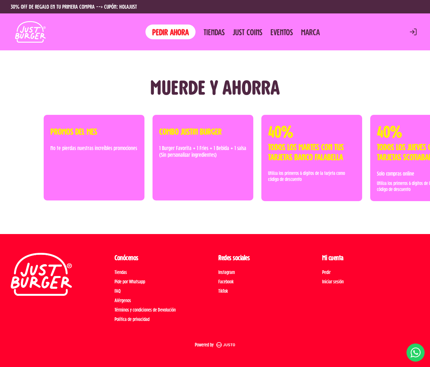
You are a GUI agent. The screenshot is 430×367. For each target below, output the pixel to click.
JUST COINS (247, 32)
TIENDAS (214, 32)
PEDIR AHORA (170, 31)
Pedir (326, 272)
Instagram (226, 272)
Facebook (225, 281)
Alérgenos (123, 300)
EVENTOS (281, 32)
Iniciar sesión (333, 281)
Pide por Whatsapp (130, 281)
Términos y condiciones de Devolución (145, 310)
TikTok (223, 291)
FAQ (118, 291)
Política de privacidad (132, 319)
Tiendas (121, 272)
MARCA (310, 32)
